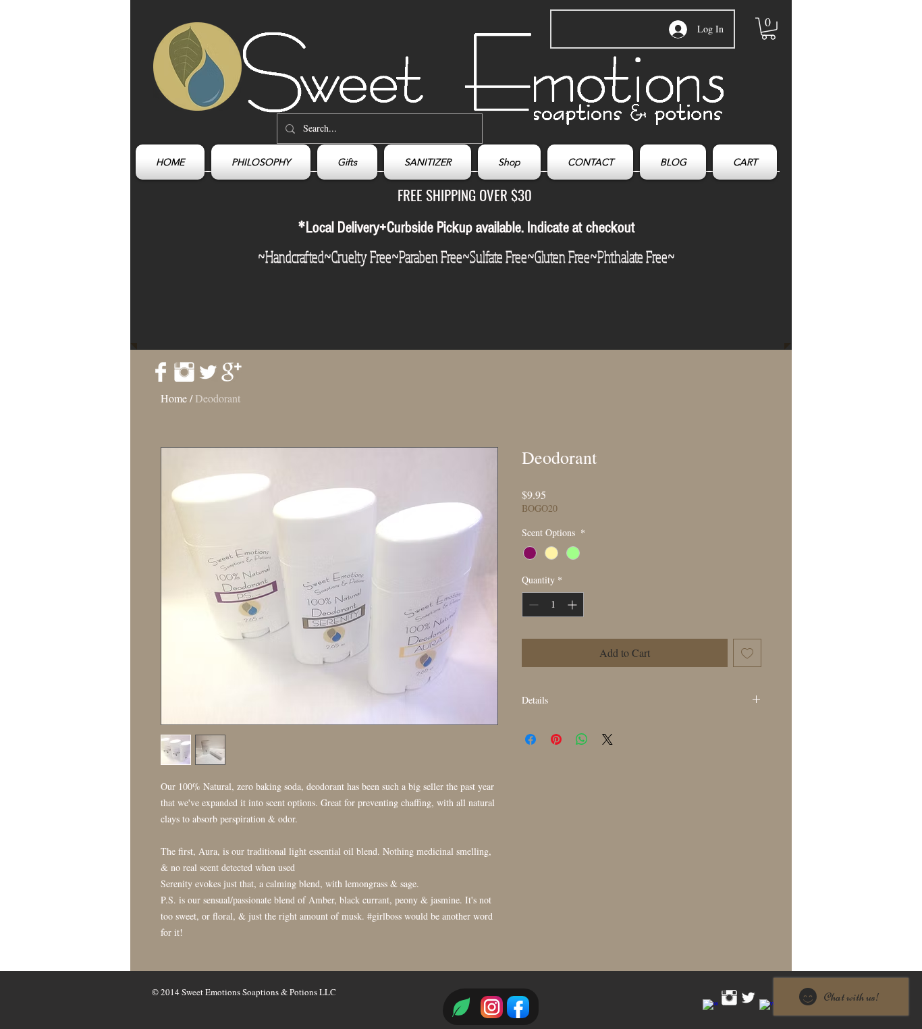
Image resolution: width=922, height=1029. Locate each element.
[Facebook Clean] (161, 372)
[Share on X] (607, 739)
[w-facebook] (710, 1007)
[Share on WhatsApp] (582, 739)
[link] (768, 29)
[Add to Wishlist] (747, 653)
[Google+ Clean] (231, 372)
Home (174, 398)
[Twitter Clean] (208, 372)
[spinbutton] (553, 604)
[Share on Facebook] (530, 739)
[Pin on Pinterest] (556, 739)
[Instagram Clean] (184, 372)
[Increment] (573, 604)
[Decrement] (532, 604)
